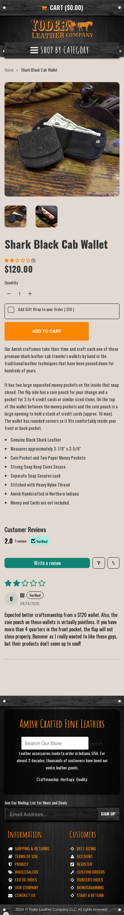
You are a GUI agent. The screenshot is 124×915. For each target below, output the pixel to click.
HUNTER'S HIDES (90, 879)
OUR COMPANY (26, 887)
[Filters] (98, 563)
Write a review (47, 563)
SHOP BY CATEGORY (64, 49)
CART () (65, 7)
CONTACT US (25, 895)
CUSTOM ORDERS (91, 872)
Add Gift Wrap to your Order (46, 309)
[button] (18, 260)
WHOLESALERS (26, 872)
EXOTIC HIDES (26, 879)
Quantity (11, 282)
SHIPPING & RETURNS (32, 848)
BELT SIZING (86, 848)
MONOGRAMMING (90, 887)
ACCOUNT (85, 856)
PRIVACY (21, 864)
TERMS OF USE (26, 856)
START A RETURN (90, 895)
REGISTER (84, 864)
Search (96, 743)
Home (9, 70)
